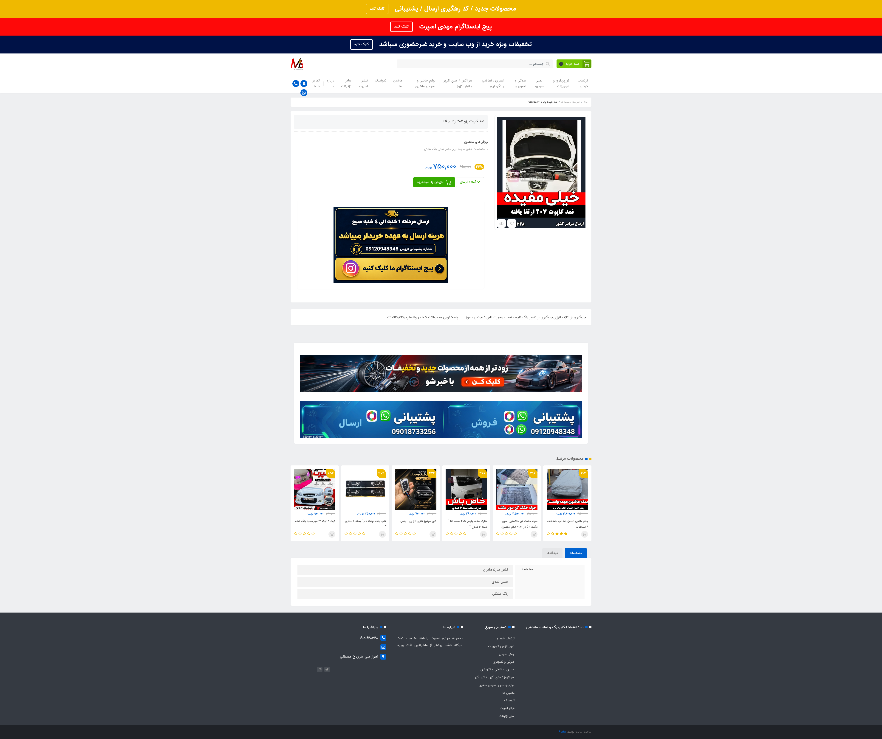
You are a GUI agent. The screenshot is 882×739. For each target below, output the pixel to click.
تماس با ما (315, 83)
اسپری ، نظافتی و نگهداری (493, 83)
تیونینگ (380, 80)
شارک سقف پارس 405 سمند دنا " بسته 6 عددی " (467, 524)
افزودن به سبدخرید (431, 182)
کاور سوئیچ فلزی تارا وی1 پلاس (418, 521)
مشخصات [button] (575, 552)
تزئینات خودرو (583, 83)
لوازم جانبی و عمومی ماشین (425, 83)
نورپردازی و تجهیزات (561, 83)
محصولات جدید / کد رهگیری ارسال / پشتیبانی (454, 9)
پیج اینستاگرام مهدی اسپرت (454, 27)
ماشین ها (397, 83)
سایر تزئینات (346, 83)
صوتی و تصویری (520, 83)
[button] (574, 63)
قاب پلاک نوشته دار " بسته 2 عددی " (365, 524)
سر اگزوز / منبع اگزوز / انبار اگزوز (458, 83)
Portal (562, 731)
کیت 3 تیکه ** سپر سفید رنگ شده (315, 521)
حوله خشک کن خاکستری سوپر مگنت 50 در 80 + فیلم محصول (519, 524)
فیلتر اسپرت (363, 83)
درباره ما (330, 83)
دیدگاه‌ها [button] (552, 552)
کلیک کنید (377, 8)
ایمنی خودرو (539, 83)
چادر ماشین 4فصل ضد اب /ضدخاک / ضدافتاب (567, 524)
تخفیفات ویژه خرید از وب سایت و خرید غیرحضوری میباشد (454, 44)
